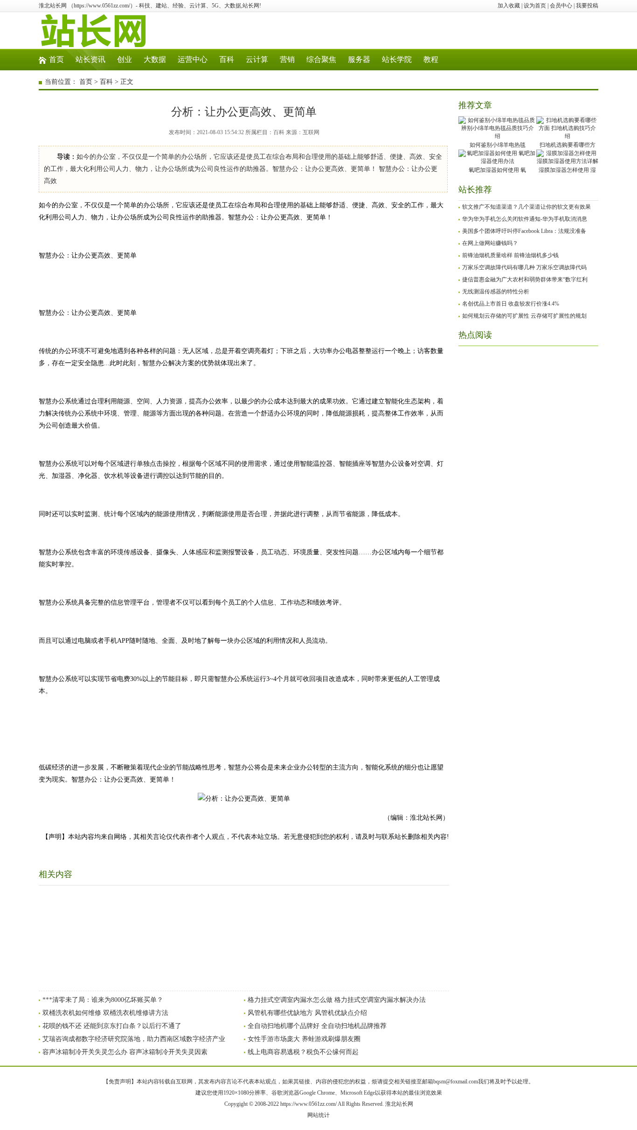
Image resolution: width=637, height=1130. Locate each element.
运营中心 (193, 59)
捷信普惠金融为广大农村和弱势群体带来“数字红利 (525, 279)
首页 (56, 59)
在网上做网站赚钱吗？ (490, 243)
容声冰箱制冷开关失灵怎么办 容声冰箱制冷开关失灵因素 (125, 1051)
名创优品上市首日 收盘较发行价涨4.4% (510, 303)
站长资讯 (90, 59)
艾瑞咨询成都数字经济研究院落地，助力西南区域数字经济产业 (133, 1038)
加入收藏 (509, 5)
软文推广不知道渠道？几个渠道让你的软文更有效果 (526, 207)
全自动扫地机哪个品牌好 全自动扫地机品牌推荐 (317, 1025)
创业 (124, 59)
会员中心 (561, 5)
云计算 (257, 59)
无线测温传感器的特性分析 (495, 291)
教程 (430, 59)
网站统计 (318, 1115)
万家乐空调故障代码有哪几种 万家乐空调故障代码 (524, 267)
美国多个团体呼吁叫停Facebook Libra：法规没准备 (524, 231)
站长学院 (397, 59)
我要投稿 (587, 5)
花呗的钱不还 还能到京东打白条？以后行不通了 (111, 1025)
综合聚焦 (321, 59)
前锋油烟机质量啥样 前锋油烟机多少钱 (510, 255)
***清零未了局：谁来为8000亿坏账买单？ (102, 999)
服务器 (359, 59)
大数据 (155, 59)
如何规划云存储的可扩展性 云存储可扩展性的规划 (524, 316)
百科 (226, 59)
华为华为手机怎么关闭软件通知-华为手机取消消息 (524, 219)
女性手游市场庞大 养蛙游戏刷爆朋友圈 (304, 1038)
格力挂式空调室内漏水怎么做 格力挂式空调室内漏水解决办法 (337, 999)
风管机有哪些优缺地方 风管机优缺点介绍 (307, 1012)
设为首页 (535, 5)
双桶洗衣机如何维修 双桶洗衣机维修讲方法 (105, 1012)
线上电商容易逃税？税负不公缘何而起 (303, 1051)
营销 (287, 59)
